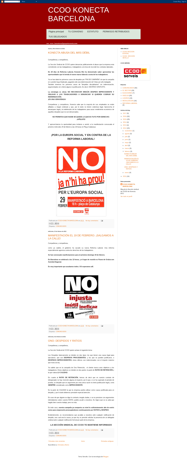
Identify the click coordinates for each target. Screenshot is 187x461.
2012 (125, 128)
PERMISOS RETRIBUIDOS (116, 31)
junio (126, 139)
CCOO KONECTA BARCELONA (129, 185)
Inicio (83, 441)
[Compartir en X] (54, 223)
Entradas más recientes (57, 441)
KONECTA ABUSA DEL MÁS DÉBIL (69, 52)
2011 (125, 176)
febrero (127, 151)
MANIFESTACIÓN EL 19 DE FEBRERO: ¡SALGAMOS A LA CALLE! (131, 161)
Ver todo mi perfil (126, 196)
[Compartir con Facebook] (56, 223)
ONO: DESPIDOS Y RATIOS (65, 340)
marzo (127, 148)
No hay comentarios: (92, 220)
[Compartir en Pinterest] (58, 223)
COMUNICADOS (61, 226)
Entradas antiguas (107, 441)
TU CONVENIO (75, 31)
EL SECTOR (127, 90)
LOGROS (126, 98)
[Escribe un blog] (52, 223)
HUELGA (126, 95)
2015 (125, 119)
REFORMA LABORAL (130, 103)
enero (127, 172)
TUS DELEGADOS (58, 36)
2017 (125, 113)
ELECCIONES (127, 93)
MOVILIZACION (128, 101)
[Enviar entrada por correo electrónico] (101, 220)
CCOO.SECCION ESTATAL (128, 52)
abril (126, 145)
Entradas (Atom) (63, 445)
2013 (125, 125)
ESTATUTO (92, 31)
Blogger (105, 456)
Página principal (56, 31)
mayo (127, 142)
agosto (127, 133)
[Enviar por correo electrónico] (50, 223)
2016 (125, 116)
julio (126, 136)
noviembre (128, 131)
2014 (125, 122)
